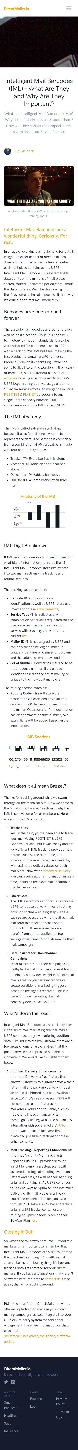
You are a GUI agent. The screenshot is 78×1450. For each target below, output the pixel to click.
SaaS (8, 1423)
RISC (62, 1125)
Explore (36, 1399)
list (24, 636)
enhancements (47, 609)
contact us (52, 1279)
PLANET (29, 394)
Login (34, 1406)
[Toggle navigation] (68, 8)
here (34, 1220)
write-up (10, 378)
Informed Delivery (56, 871)
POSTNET (11, 394)
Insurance (11, 1431)
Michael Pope (24, 151)
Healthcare (12, 1416)
